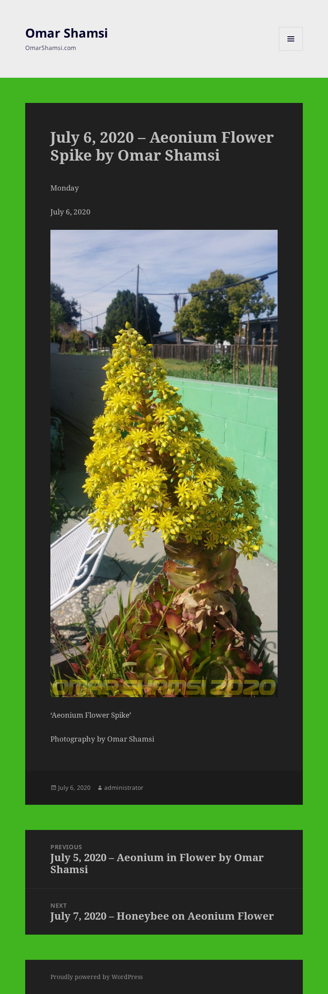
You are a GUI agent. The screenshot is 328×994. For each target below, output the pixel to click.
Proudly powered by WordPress (96, 977)
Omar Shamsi (66, 32)
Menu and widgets (291, 50)
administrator (124, 787)
